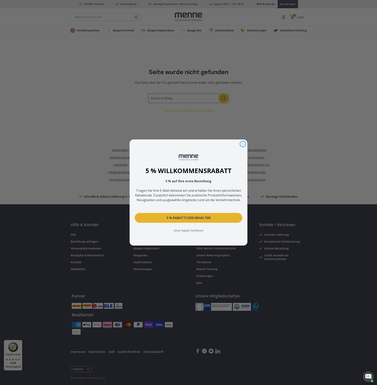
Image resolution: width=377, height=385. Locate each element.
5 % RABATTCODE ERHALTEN (189, 218)
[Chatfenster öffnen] (368, 376)
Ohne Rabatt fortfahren (188, 230)
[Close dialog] (243, 144)
